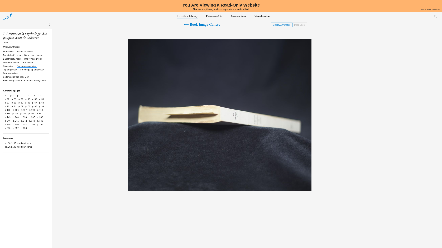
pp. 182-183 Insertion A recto (18, 143)
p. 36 (41, 99)
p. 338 (40, 117)
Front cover (8, 51)
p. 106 (16, 110)
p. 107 (24, 110)
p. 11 (19, 95)
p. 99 (41, 106)
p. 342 (24, 121)
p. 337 (32, 117)
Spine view (8, 66)
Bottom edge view (11, 80)
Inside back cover (11, 62)
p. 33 (28, 99)
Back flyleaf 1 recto (12, 55)
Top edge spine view (27, 66)
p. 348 (40, 121)
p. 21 (40, 95)
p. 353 (32, 124)
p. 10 (13, 95)
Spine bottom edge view (34, 80)
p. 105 (8, 110)
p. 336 (24, 117)
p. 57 (34, 103)
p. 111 (8, 113)
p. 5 (7, 95)
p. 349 (8, 124)
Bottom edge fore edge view (16, 77)
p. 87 (34, 106)
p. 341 (16, 121)
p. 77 (21, 106)
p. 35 (34, 99)
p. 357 (16, 128)
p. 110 (40, 110)
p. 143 (8, 117)
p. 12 (26, 95)
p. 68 (41, 103)
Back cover (28, 62)
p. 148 (16, 117)
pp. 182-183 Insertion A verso (18, 147)
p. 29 (14, 99)
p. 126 (23, 113)
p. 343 (32, 121)
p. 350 (16, 124)
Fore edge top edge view (32, 70)
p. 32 (21, 99)
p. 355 (40, 124)
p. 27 (7, 99)
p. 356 (8, 128)
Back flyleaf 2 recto (12, 59)
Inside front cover (25, 51)
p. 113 (15, 113)
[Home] (7, 17)
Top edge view (10, 70)
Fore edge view (10, 73)
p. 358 (24, 128)
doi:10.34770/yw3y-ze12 (431, 10)
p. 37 (7, 103)
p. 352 (24, 124)
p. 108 (32, 110)
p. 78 (28, 106)
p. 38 (14, 103)
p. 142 (39, 113)
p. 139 (31, 113)
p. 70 (7, 106)
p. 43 (28, 103)
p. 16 (33, 95)
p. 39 (21, 103)
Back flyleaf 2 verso (33, 59)
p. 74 (14, 106)
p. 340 (8, 121)
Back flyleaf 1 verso (33, 55)
